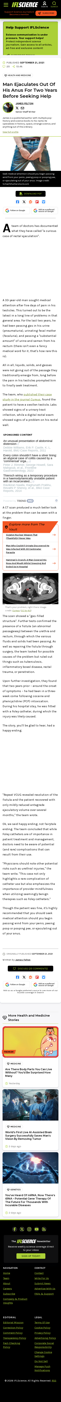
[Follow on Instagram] (29, 1229)
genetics (15, 1189)
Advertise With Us (44, 1288)
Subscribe (9, 1293)
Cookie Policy (42, 1327)
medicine (15, 1063)
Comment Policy (12, 1332)
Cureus (16, 610)
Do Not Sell (41, 1361)
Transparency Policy (14, 1338)
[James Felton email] (23, 108)
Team (6, 1278)
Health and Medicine (19, 75)
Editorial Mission (13, 1322)
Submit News (42, 1283)
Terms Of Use (42, 1322)
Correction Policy (13, 1327)
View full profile (10, 132)
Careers (7, 1288)
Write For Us (41, 1278)
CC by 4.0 (26, 610)
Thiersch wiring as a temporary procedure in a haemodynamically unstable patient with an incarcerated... (30, 478)
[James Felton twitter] (18, 108)
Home (6, 1273)
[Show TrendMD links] (56, 500)
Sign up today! (31, 1255)
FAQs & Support (44, 1293)
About (6, 1283)
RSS (54, 1380)
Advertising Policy (45, 1338)
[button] (54, 3)
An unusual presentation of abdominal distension (27, 442)
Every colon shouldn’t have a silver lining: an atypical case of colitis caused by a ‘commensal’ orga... (30, 458)
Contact (39, 1273)
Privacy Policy (42, 1332)
